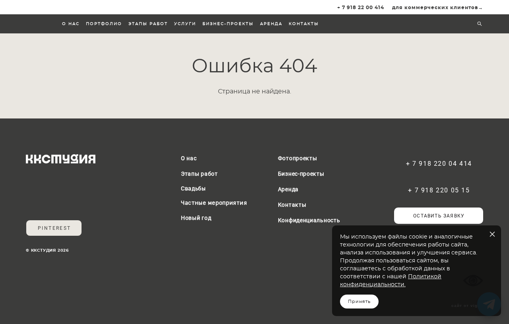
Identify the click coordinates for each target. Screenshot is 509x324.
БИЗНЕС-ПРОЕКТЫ (228, 24)
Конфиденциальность (309, 220)
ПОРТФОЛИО (104, 24)
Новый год (196, 217)
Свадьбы (193, 189)
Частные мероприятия (214, 203)
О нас (189, 158)
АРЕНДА (271, 24)
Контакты (292, 204)
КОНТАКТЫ (304, 24)
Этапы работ (199, 173)
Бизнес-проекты (301, 173)
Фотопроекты (297, 158)
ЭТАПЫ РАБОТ (148, 24)
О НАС (71, 24)
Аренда (288, 189)
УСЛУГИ (185, 24)
